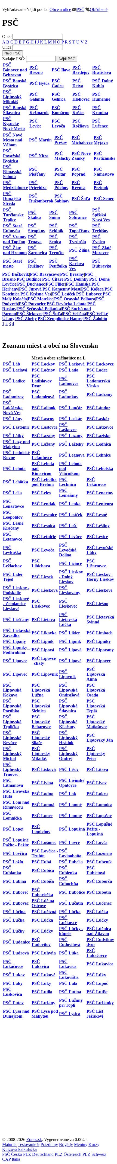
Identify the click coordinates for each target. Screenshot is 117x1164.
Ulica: (7, 47)
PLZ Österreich (68, 1154)
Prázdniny (49, 1144)
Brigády (66, 1144)
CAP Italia (11, 1159)
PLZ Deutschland (38, 1154)
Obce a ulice (60, 9)
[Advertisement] (58, 1078)
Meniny (80, 1144)
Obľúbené (98, 9)
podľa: (25, 9)
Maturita (9, 1144)
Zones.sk (34, 1139)
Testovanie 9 (28, 1144)
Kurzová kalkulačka (19, 1149)
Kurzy (93, 1144)
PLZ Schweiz (94, 1154)
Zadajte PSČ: (13, 58)
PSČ (80, 9)
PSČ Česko (12, 1154)
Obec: (7, 36)
